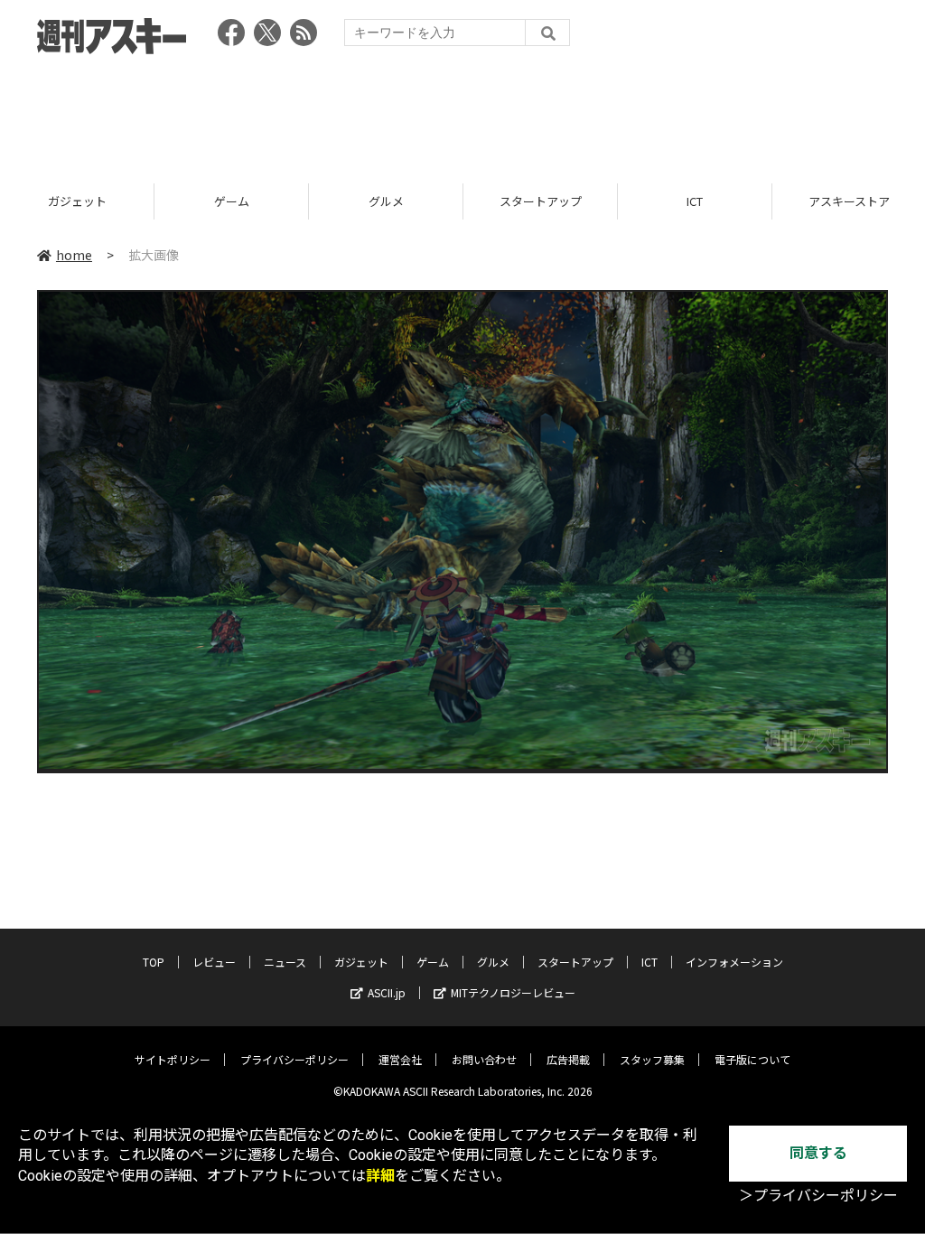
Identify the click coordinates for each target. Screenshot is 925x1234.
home (74, 255)
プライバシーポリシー (294, 1059)
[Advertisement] (462, 113)
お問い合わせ (484, 1059)
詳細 (380, 1175)
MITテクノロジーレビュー (513, 992)
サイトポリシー (172, 1059)
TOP (153, 961)
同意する (818, 1153)
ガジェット (361, 961)
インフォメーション (734, 961)
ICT (547, 201)
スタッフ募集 (652, 1059)
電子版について (752, 1059)
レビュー (214, 961)
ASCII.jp (387, 992)
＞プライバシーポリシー (818, 1195)
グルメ (238, 201)
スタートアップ (392, 201)
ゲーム (83, 201)
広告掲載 (568, 1059)
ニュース (285, 961)
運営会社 (400, 1059)
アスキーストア (702, 201)
